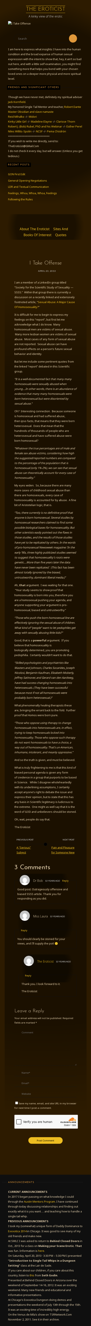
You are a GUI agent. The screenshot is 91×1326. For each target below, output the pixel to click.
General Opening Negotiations (27, 180)
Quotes (60, 235)
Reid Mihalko (16, 117)
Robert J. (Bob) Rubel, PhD (24, 126)
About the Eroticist (35, 229)
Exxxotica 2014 (17, 1231)
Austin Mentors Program (39, 1201)
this (32, 1275)
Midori (33, 117)
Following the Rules (20, 199)
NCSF (39, 131)
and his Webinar (52, 126)
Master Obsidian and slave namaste (31, 112)
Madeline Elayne (41, 121)
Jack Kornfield (16, 102)
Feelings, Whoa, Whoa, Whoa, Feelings (32, 193)
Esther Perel (74, 126)
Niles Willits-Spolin (20, 131)
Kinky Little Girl (17, 121)
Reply (65, 880)
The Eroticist (45, 9)
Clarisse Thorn (65, 121)
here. (41, 1251)
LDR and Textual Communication (28, 187)
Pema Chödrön (56, 131)
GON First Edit (16, 174)
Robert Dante (72, 107)
